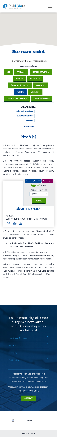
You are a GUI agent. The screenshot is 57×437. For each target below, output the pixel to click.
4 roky (34, 194)
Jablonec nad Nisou (17, 99)
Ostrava (35, 79)
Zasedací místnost (25, 116)
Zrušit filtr (28, 126)
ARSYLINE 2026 (28, 433)
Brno (19, 79)
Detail (39, 201)
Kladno (40, 85)
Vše (8, 72)
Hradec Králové (41, 72)
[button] (50, 6)
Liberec (35, 92)
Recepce (29, 120)
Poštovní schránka (24, 111)
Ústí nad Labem (42, 99)
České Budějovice (20, 85)
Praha (21, 72)
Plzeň (20, 92)
